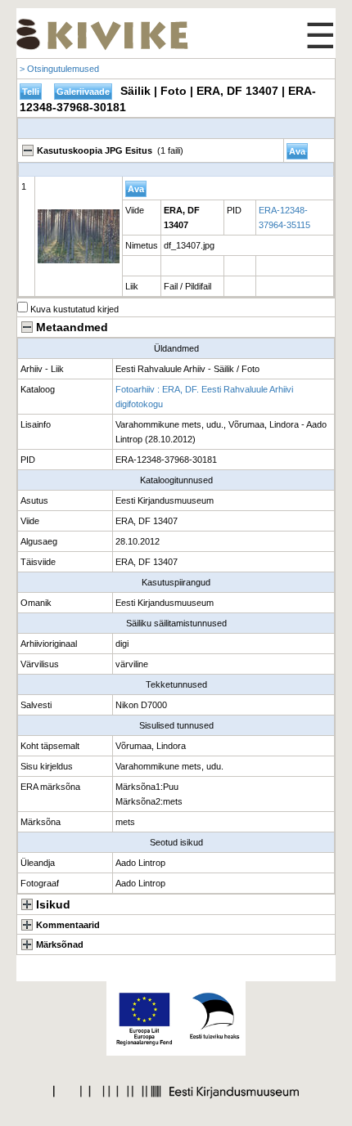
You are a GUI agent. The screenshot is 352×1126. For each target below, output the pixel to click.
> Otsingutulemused (59, 69)
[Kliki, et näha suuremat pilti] (79, 236)
